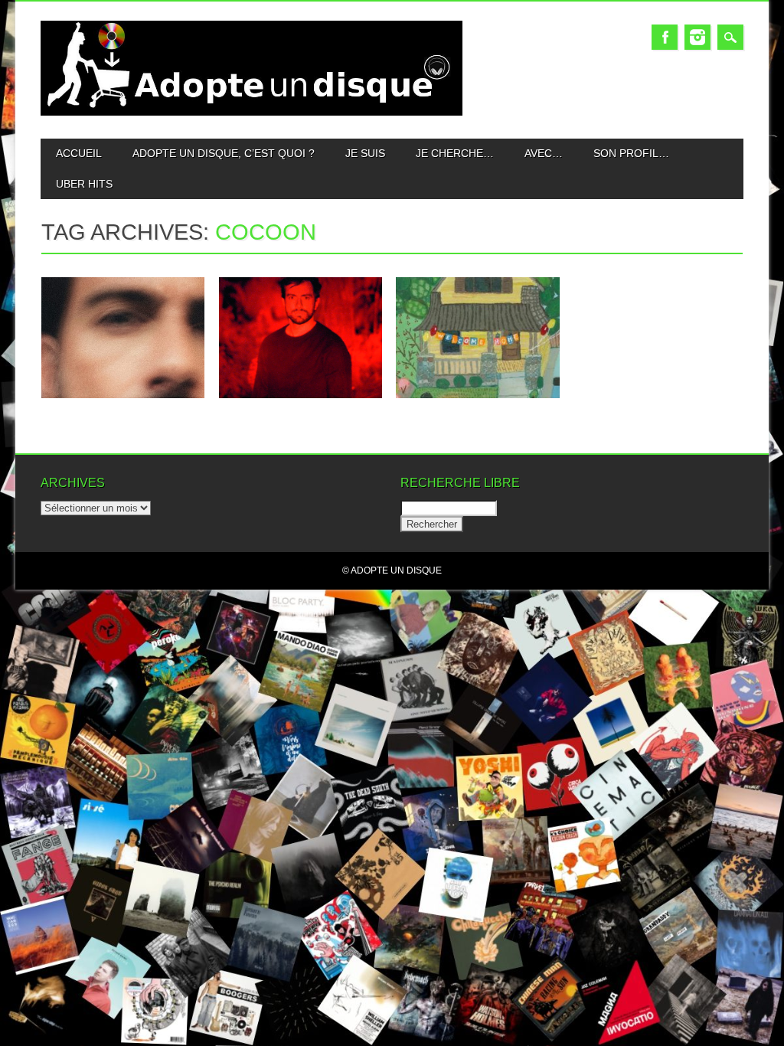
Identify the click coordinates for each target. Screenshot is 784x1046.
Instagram (697, 37)
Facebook (665, 37)
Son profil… (631, 153)
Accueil (79, 153)
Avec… (543, 153)
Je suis (365, 153)
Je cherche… (455, 153)
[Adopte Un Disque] (251, 112)
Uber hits (84, 184)
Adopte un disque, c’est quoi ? (223, 153)
